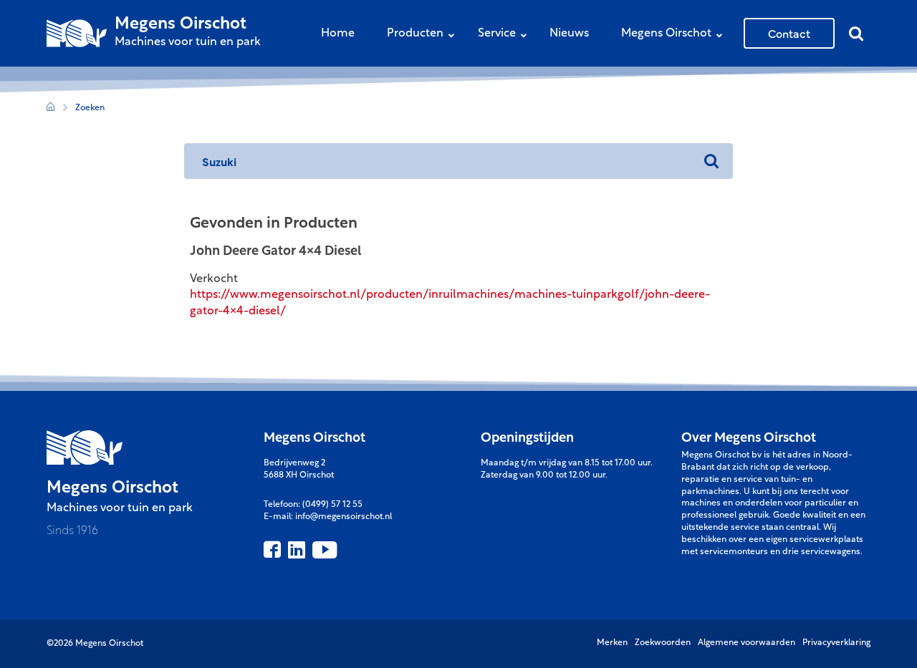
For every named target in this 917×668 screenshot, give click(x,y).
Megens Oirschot (666, 33)
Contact (789, 33)
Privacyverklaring (836, 643)
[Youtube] (324, 549)
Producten (415, 33)
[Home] (50, 108)
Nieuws (569, 33)
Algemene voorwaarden (746, 643)
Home (338, 33)
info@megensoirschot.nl (343, 517)
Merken (612, 643)
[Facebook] (272, 549)
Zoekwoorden (663, 643)
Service (497, 33)
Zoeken (90, 108)
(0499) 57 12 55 (332, 504)
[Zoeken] (711, 161)
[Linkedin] (296, 549)
